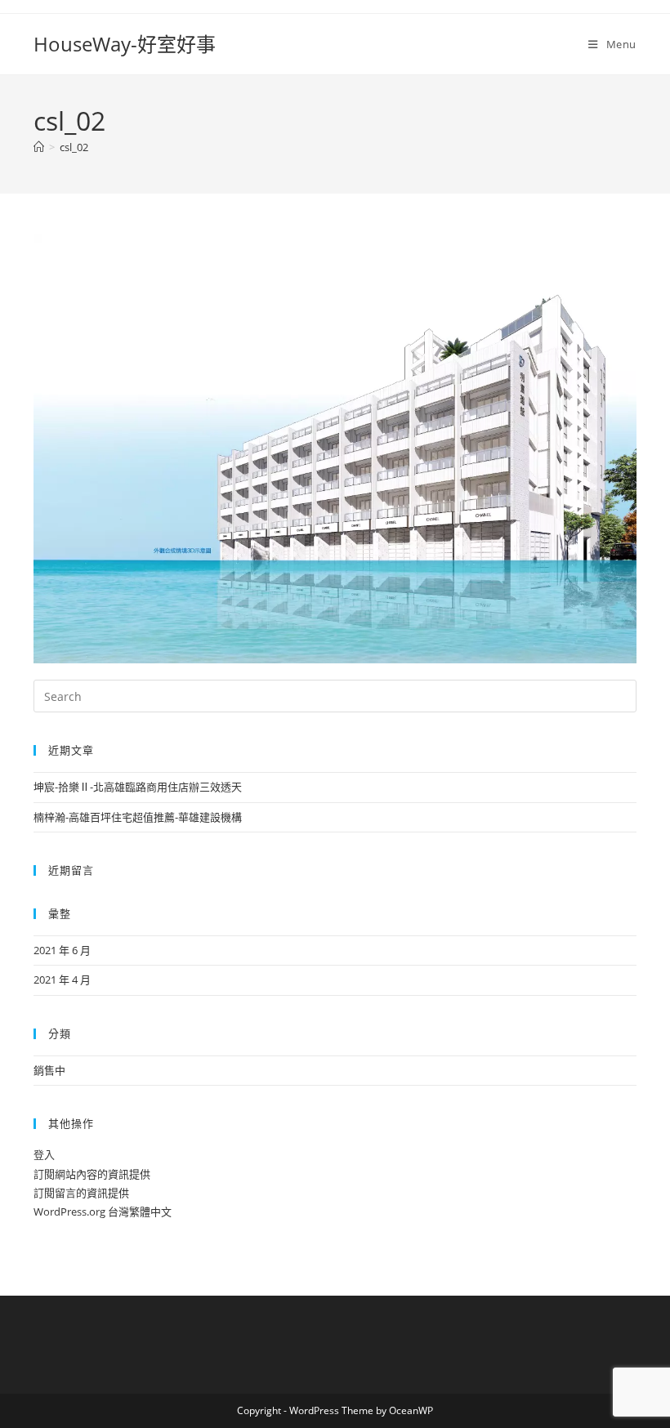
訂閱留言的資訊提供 (81, 1192)
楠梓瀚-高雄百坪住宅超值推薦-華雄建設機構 (138, 817)
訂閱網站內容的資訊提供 (92, 1174)
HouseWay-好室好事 (125, 43)
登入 (44, 1154)
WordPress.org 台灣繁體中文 (103, 1211)
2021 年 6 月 (62, 950)
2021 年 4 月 (62, 979)
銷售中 (49, 1070)
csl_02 (74, 147)
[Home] (39, 147)
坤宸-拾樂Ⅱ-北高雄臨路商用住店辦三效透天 (138, 786)
